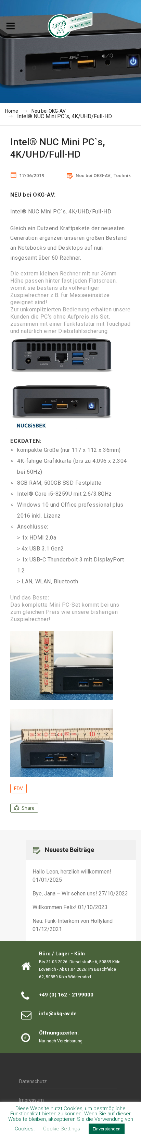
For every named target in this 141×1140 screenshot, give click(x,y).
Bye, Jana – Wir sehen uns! (65, 893)
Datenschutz (33, 1081)
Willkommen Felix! (55, 907)
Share (28, 808)
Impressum (31, 1100)
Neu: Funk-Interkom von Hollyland (73, 921)
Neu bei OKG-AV (93, 175)
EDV (18, 788)
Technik (122, 175)
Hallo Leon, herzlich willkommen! (72, 871)
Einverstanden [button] (106, 1128)
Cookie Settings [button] (61, 1129)
